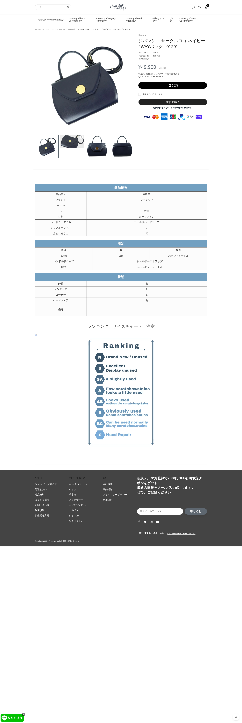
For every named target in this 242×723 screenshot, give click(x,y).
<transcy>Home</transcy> (51, 19)
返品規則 (39, 494)
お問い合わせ (42, 505)
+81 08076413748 (151, 533)
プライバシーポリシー (115, 494)
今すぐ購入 (173, 102)
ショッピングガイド (46, 484)
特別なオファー (158, 19)
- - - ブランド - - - (78, 505)
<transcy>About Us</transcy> (77, 19)
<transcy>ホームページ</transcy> (50, 29)
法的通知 (107, 489)
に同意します (152, 94)
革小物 (72, 494)
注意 (150, 326)
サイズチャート (127, 326)
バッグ (72, 489)
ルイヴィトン (76, 520)
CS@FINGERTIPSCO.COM (181, 533)
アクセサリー (76, 499)
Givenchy (72, 29)
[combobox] (53, 7)
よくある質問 (42, 499)
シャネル (74, 515)
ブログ (172, 19)
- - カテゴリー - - (78, 484)
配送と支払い (42, 489)
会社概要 (107, 484)
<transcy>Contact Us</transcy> (188, 19)
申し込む (196, 511)
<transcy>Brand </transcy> (134, 19)
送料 (148, 74)
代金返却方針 (42, 515)
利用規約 (146, 94)
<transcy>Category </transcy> (106, 19)
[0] (205, 7)
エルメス (74, 510)
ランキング (98, 326)
